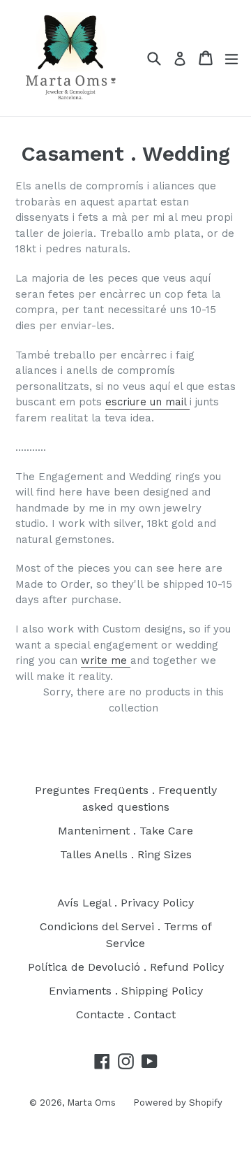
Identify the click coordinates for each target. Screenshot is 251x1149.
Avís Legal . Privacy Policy (125, 902)
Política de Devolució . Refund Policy (126, 967)
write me (105, 660)
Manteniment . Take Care (125, 830)
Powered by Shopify (177, 1102)
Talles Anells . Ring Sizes (126, 854)
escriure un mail (147, 402)
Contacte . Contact (126, 1014)
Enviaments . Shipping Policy (126, 990)
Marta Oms (91, 1102)
